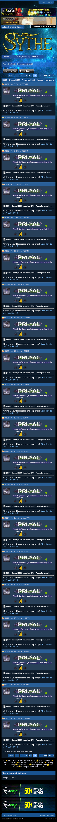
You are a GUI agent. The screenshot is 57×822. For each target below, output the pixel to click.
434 (45, 75)
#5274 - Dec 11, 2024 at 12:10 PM (16, 518)
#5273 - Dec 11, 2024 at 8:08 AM (16, 484)
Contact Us (44, 815)
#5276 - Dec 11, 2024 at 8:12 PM (16, 585)
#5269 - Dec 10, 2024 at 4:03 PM (16, 351)
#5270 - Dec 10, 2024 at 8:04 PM (16, 384)
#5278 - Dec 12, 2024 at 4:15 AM (16, 651)
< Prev (11, 75)
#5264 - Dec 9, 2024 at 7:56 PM (16, 184)
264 (35, 75)
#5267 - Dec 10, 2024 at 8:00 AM (16, 284)
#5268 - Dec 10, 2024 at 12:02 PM (17, 318)
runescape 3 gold (25, 64)
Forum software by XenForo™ (12, 819)
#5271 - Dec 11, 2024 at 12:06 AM (16, 418)
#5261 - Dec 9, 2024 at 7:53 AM (16, 84)
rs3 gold (13, 64)
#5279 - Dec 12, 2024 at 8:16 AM (16, 685)
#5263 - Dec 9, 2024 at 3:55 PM (16, 151)
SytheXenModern (9, 815)
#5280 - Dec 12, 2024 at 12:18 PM (17, 718)
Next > (51, 75)
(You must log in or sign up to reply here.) (18, 751)
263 (30, 75)
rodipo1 (6, 778)
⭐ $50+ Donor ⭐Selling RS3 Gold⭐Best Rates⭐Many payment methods (33, 765)
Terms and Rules (50, 819)
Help (52, 815)
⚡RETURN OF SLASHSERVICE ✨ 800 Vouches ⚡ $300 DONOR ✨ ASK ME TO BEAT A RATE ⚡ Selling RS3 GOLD (29, 762)
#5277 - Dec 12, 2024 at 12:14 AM (16, 618)
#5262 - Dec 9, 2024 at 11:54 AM (16, 117)
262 (26, 75)
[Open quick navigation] (54, 57)
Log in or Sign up (46, 2)
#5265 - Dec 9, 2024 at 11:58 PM (16, 218)
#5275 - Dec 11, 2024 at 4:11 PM (16, 551)
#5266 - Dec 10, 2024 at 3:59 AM (16, 251)
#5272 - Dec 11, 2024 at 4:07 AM (16, 451)
